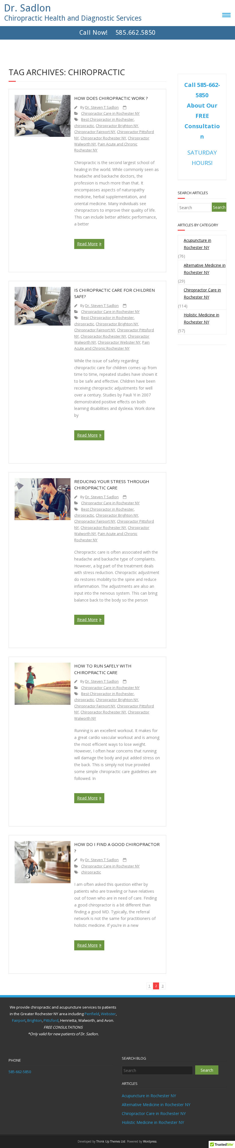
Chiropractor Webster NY (119, 342)
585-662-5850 (20, 1071)
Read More (87, 243)
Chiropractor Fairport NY (94, 131)
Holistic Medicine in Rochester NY (201, 318)
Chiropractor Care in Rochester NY (110, 113)
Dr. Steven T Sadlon (102, 107)
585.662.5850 (135, 33)
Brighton (34, 1020)
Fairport (19, 1020)
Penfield (92, 1013)
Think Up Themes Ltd (110, 1141)
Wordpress (149, 1141)
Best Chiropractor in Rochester (107, 119)
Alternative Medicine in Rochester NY (205, 268)
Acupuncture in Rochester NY (197, 244)
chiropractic (84, 125)
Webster (108, 1013)
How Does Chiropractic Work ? (111, 98)
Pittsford (51, 1020)
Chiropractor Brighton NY (117, 125)
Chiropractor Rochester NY (103, 138)
